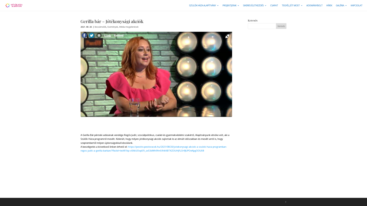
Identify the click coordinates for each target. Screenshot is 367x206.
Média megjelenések (128, 26)
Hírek (329, 5)
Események (112, 26)
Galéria (340, 5)
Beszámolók (100, 26)
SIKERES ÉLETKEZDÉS (253, 5)
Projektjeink (229, 5)
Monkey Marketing (96, 202)
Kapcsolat (356, 5)
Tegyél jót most (291, 5)
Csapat (274, 5)
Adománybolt (314, 5)
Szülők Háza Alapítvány (202, 5)
